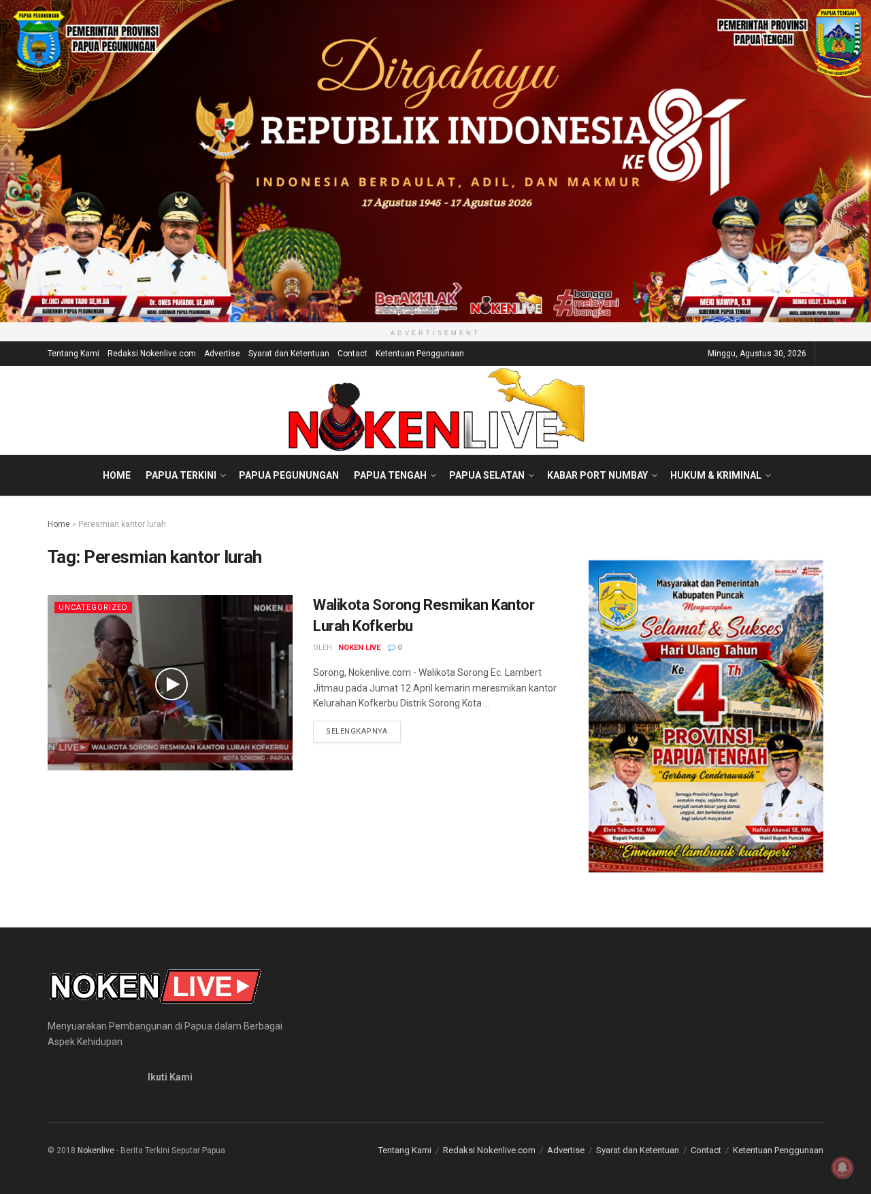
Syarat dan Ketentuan (288, 353)
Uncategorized (93, 607)
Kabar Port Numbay (597, 475)
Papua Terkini (181, 475)
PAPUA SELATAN (487, 475)
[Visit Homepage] (436, 410)
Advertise (222, 353)
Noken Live (359, 647)
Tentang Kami (73, 353)
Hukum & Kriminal (715, 475)
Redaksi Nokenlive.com (152, 353)
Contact (352, 353)
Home (117, 475)
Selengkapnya (363, 731)
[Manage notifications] (842, 1167)
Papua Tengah (390, 475)
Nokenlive (96, 1150)
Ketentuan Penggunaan (420, 353)
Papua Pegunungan (289, 475)
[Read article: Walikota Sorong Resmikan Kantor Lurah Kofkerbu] (170, 682)
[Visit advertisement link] (435, 161)
